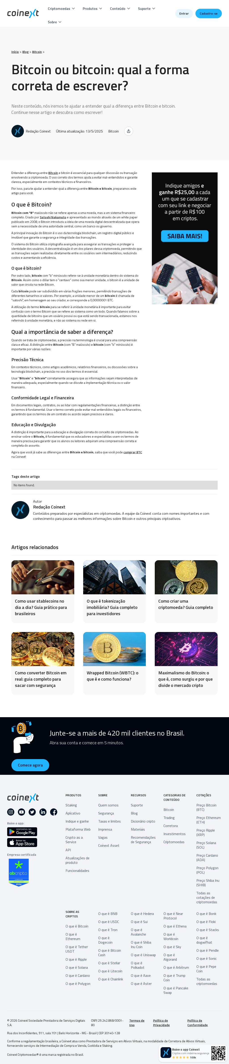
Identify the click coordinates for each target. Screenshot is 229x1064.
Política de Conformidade (197, 1022)
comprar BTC (132, 452)
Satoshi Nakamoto (53, 217)
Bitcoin (37, 52)
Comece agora (30, 765)
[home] (23, 14)
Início (15, 52)
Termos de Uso (136, 1022)
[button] (61, 8)
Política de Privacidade (161, 1022)
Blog (25, 52)
